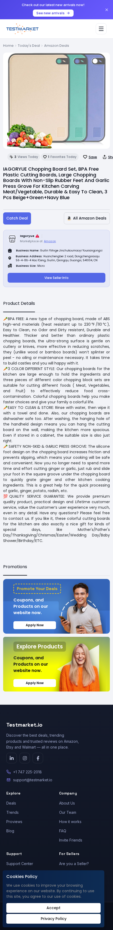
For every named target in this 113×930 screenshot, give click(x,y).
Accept (53, 907)
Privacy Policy (53, 918)
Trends (12, 812)
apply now (35, 625)
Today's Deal (29, 45)
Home (8, 45)
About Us (67, 803)
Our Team (67, 812)
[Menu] (101, 28)
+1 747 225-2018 (27, 772)
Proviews (14, 821)
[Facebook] (38, 758)
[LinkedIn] (11, 758)
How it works (70, 821)
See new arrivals (50, 13)
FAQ (62, 831)
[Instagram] (24, 758)
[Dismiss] (106, 9)
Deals (11, 803)
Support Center (19, 863)
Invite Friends (70, 840)
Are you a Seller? (74, 863)
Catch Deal (17, 218)
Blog (10, 831)
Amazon (50, 241)
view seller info (56, 277)
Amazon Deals (56, 45)
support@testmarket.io (32, 780)
